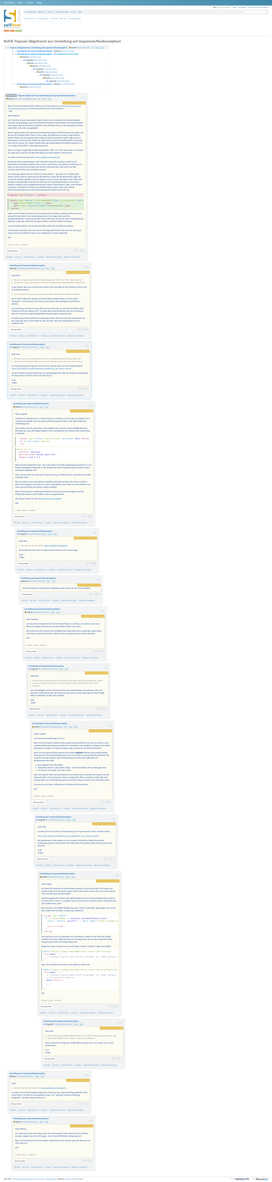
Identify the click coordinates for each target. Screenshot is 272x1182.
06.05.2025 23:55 (39, 612)
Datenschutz (51, 1179)
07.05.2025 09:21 (47, 669)
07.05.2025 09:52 (27, 1122)
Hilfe (80, 12)
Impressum (40, 1179)
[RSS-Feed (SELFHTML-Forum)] (12, 31)
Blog (39, 2)
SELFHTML (9, 2)
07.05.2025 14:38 (53, 877)
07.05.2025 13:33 (55, 820)
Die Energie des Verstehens (23, 1179)
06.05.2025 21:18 (36, 534)
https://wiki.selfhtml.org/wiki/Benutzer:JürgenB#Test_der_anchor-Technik (41, 368)
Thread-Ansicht (43, 18)
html (44, 99)
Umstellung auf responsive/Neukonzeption (27, 265)
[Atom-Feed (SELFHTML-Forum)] (6, 31)
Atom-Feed (53, 18)
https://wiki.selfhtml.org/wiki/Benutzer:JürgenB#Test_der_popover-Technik (68, 836)
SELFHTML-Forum (30, 18)
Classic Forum (71, 1179)
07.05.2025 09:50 (46, 727)
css (39, 99)
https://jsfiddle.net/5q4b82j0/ (50, 498)
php (50, 99)
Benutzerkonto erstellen (54, 257)
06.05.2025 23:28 (34, 581)
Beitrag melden (12, 251)
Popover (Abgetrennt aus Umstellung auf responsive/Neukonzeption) (47, 95)
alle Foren (18, 257)
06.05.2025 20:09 (28, 347)
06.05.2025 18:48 (23, 268)
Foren (49, 12)
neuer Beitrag (30, 12)
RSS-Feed (63, 18)
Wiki (21, 2)
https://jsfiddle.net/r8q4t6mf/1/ (47, 157)
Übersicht (41, 12)
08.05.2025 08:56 (62, 1024)
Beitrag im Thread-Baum (72, 257)
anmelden (40, 257)
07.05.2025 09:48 (23, 1076)
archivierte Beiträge (74, 18)
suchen (73, 12)
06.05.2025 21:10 (27, 407)
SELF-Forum (11, 95)
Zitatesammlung (62, 12)
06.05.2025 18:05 (20, 99)
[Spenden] (18, 31)
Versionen (32, 99)
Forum (30, 2)
